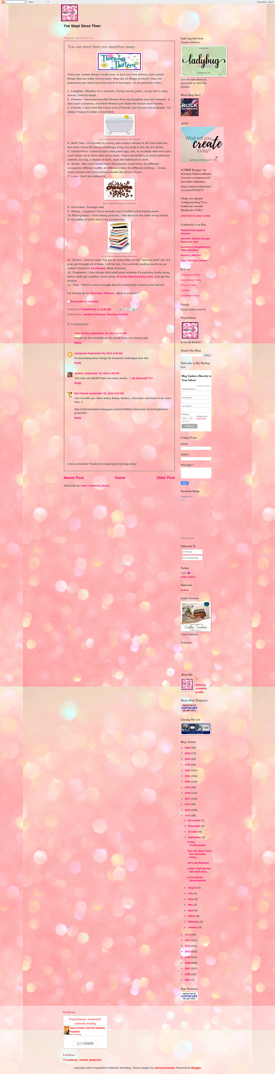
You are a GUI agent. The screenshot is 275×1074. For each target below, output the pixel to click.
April (191, 910)
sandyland (80, 353)
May (191, 904)
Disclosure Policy (190, 274)
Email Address (189, 389)
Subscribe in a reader (84, 301)
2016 (188, 804)
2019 (188, 787)
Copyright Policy (190, 295)
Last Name (186, 406)
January (193, 927)
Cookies (185, 290)
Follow (185, 590)
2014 (188, 815)
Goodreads (98, 268)
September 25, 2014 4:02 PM (106, 393)
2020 (188, 781)
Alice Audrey (82, 333)
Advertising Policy (191, 279)
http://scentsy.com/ (140, 276)
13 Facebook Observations (196, 879)
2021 (188, 775)
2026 (188, 747)
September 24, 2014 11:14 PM (109, 333)
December (194, 820)
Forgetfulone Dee (187, 496)
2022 (188, 770)
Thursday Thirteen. (102, 293)
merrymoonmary (164, 1067)
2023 (188, 764)
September (195, 837)
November (194, 825)
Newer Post (74, 478)
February (194, 921)
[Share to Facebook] (133, 309)
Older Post (165, 478)
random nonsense (94, 314)
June (191, 899)
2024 (188, 758)
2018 (188, 792)
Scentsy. (122, 276)
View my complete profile (201, 688)
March (192, 915)
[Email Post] (119, 309)
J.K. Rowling (76, 1034)
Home (120, 478)
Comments (191, 557)
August (193, 887)
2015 (188, 809)
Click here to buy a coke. (196, 215)
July (191, 893)
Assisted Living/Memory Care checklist (195, 248)
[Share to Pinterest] (136, 309)
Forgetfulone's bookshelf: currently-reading (85, 1021)
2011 (188, 945)
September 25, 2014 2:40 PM (102, 373)
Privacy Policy (189, 285)
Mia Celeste (81, 393)
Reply (77, 342)
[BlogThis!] (128, 309)
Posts (188, 551)
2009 (188, 957)
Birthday (185, 414)
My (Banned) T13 (142, 378)
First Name (187, 397)
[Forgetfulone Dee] (189, 534)
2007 (188, 968)
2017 (188, 798)
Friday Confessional (196, 843)
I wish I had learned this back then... (199, 870)
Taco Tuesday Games (194, 260)
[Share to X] (130, 309)
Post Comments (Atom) (95, 485)
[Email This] (125, 309)
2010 (188, 951)
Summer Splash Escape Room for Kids (195, 240)
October (193, 831)
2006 (188, 974)
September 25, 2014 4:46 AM (105, 353)
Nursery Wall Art (191, 255)
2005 (188, 979)
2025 (188, 753)
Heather (79, 373)
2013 (188, 934)
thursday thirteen (117, 314)
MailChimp (201, 418)
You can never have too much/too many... (199, 854)
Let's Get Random (198, 862)
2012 (188, 940)
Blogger (196, 1067)
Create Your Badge (187, 538)
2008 (188, 962)
